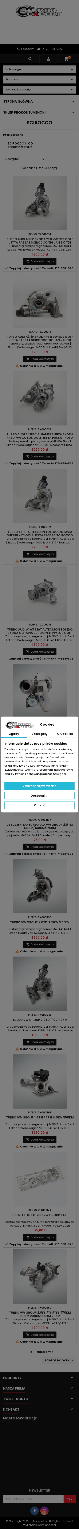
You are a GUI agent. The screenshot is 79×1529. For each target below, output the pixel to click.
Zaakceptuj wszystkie (39, 786)
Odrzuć (39, 805)
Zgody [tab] (14, 734)
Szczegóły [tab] (39, 734)
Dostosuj (38, 796)
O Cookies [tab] (65, 734)
